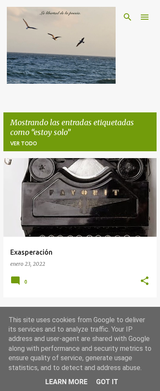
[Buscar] (127, 17)
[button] (145, 281)
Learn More (66, 382)
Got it (107, 382)
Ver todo (23, 143)
